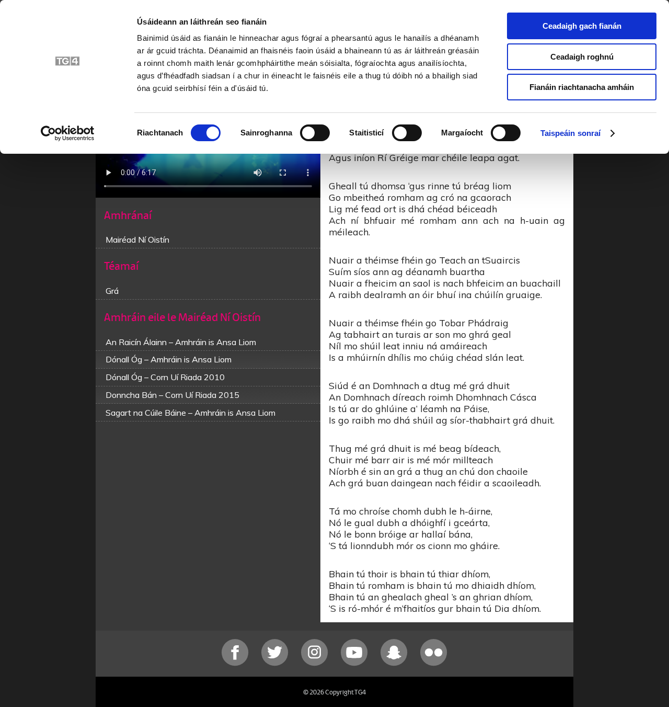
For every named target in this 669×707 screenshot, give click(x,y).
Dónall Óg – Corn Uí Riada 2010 (165, 377)
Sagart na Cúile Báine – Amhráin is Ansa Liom (190, 412)
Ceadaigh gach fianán (582, 25)
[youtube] (355, 663)
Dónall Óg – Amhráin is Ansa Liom (169, 359)
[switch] (315, 132)
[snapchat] (395, 663)
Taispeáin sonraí (570, 133)
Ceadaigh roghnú (582, 56)
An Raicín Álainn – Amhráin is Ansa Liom (181, 342)
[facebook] (236, 663)
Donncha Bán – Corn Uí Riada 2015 (172, 395)
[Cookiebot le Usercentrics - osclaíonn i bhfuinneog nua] (67, 133)
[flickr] (433, 663)
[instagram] (315, 663)
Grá (112, 291)
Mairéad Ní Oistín (137, 239)
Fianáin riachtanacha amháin (581, 87)
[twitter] (276, 663)
